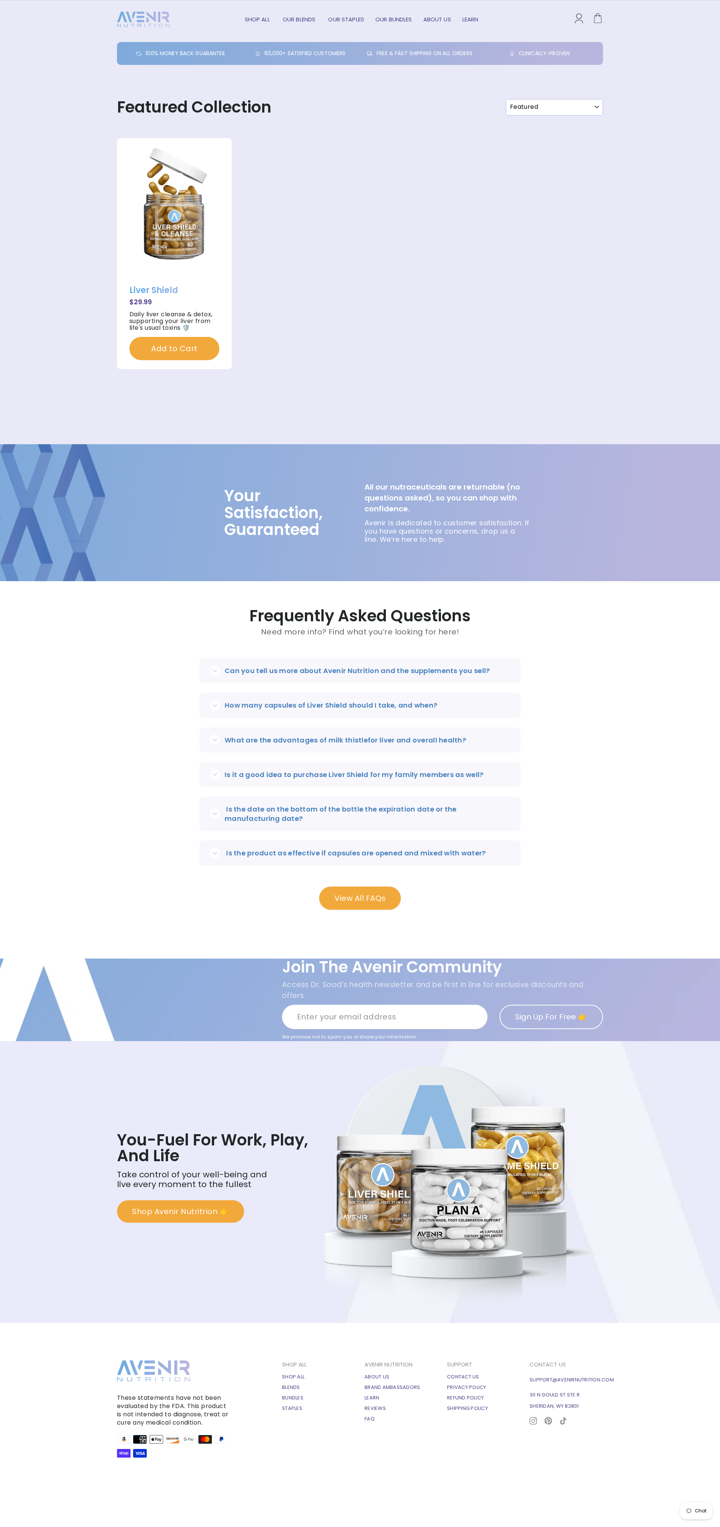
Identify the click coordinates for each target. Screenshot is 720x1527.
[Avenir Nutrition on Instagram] (533, 1420)
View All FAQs (360, 898)
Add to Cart (174, 348)
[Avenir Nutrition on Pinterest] (548, 1420)
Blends (291, 1387)
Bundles (292, 1397)
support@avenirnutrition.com (572, 1379)
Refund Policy (465, 1397)
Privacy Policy (466, 1387)
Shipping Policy (467, 1408)
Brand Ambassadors (392, 1387)
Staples (292, 1408)
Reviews (375, 1408)
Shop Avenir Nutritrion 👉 (180, 1211)
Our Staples (346, 19)
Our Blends (300, 19)
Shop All (258, 19)
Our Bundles (393, 19)
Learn (470, 19)
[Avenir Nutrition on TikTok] (563, 1420)
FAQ (369, 1418)
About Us (437, 19)
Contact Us (463, 1376)
